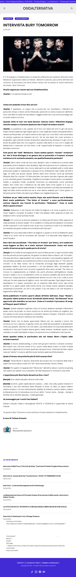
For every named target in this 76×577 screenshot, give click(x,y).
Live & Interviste (22, 18)
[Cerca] (72, 8)
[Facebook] (40, 572)
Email (8, 541)
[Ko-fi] (44, 572)
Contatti (21, 563)
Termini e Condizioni (50, 563)
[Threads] (32, 572)
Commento (11, 536)
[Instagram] (36, 572)
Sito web (9, 543)
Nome (9, 539)
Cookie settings (33, 563)
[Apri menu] (4, 8)
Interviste (8, 18)
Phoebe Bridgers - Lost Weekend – (42, 2)
